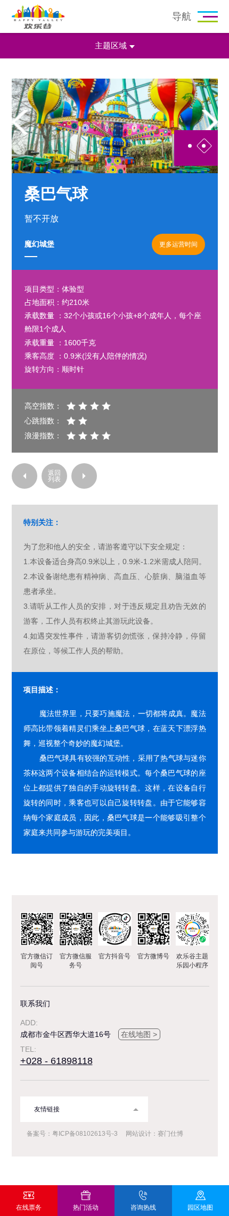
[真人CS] (84, 476)
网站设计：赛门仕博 (154, 1133)
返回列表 (54, 476)
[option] (115, 126)
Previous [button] (20, 122)
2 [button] (204, 146)
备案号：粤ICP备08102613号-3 (72, 1133)
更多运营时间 (178, 244)
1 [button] (190, 146)
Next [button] (210, 122)
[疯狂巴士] (24, 476)
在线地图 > (139, 1034)
